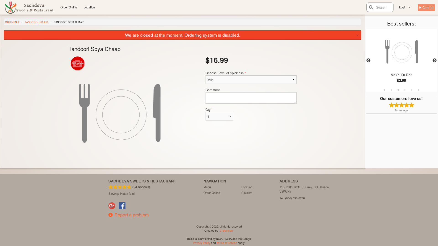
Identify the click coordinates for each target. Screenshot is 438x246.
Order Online (68, 7)
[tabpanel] (401, 60)
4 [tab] (405, 90)
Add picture (78, 63)
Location (89, 7)
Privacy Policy (201, 243)
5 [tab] (411, 90)
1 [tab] (384, 90)
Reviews (246, 192)
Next (434, 60)
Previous (368, 60)
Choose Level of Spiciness (226, 73)
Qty (209, 109)
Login (402, 7)
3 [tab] (398, 90)
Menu (207, 187)
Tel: (292, 198)
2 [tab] (391, 90)
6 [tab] (418, 90)
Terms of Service (226, 243)
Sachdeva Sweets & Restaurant (142, 181)
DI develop (226, 230)
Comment (213, 89)
